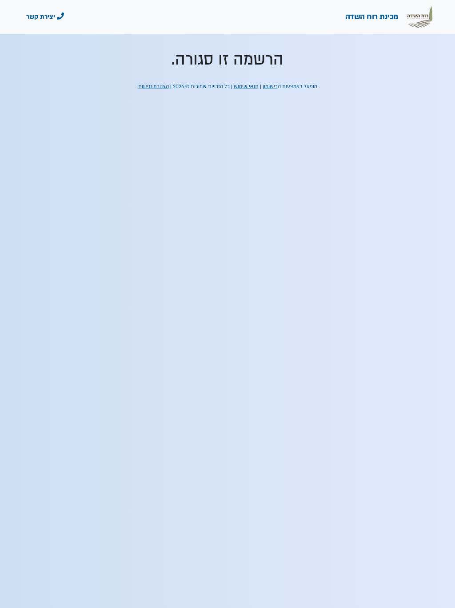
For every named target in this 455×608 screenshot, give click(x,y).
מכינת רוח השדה (372, 17)
